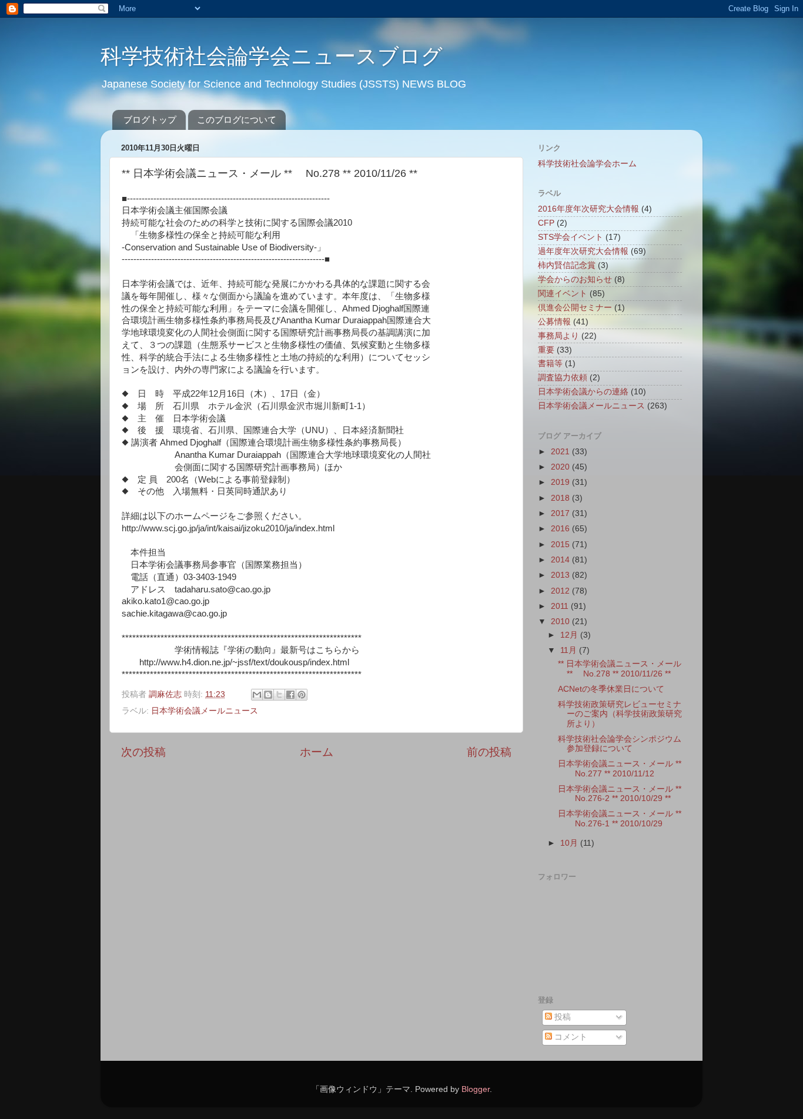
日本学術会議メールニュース (204, 710)
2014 (561, 559)
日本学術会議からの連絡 (583, 391)
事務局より (558, 335)
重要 (546, 350)
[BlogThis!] (268, 695)
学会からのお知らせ (575, 279)
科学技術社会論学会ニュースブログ (272, 56)
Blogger (475, 1089)
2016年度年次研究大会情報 (588, 209)
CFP (546, 223)
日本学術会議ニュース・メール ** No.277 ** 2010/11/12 (619, 768)
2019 (561, 482)
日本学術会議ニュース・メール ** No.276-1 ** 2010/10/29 (619, 818)
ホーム (316, 752)
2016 (561, 528)
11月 (569, 650)
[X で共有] (279, 695)
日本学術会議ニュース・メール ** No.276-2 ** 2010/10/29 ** (619, 794)
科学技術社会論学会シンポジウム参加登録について (619, 744)
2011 (561, 606)
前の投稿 (489, 752)
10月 (570, 843)
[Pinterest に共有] (301, 695)
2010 (561, 621)
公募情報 (554, 321)
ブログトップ (149, 120)
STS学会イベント (570, 237)
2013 (561, 575)
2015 (561, 544)
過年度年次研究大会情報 (583, 251)
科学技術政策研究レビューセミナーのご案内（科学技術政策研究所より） (620, 714)
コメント (569, 1037)
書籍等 (550, 363)
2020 (561, 467)
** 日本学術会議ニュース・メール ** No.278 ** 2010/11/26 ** (619, 668)
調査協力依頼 (562, 377)
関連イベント (562, 293)
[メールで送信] (257, 695)
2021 (561, 451)
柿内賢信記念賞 (566, 265)
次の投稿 (143, 752)
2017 (561, 513)
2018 (561, 498)
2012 (561, 591)
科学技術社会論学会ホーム (587, 163)
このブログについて (236, 120)
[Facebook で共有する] (290, 695)
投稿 (561, 1017)
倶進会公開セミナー (575, 307)
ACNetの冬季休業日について (611, 689)
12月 (570, 635)
